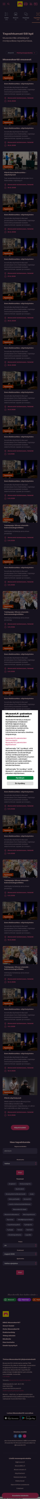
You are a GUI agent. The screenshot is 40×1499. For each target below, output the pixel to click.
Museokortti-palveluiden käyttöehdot (16, 743)
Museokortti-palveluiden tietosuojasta (16, 739)
